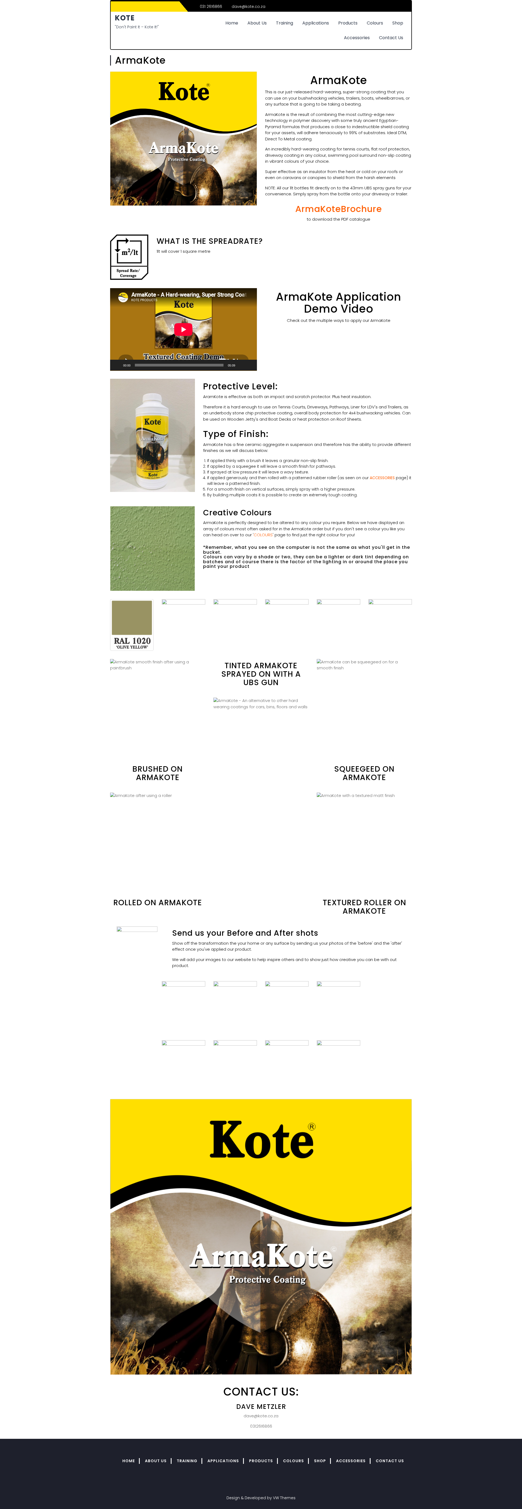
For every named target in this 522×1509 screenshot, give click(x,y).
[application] (183, 329)
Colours (375, 23)
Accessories (357, 38)
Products (348, 23)
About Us (257, 23)
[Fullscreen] (250, 365)
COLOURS (263, 535)
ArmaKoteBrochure (338, 209)
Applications (315, 23)
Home (231, 23)
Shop (397, 23)
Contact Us (391, 38)
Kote (125, 18)
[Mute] (241, 365)
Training (284, 23)
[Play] (117, 365)
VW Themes (284, 1498)
